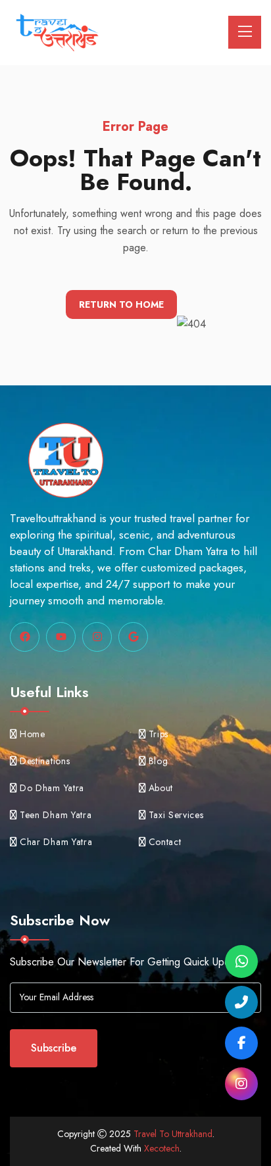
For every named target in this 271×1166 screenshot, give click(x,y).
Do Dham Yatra (52, 787)
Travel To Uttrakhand (173, 1133)
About (161, 787)
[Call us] (241, 1002)
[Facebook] (241, 1043)
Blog (158, 760)
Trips (159, 734)
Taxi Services (176, 814)
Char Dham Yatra (56, 841)
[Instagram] (241, 1083)
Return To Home (121, 304)
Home (32, 734)
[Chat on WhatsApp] (241, 961)
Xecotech (162, 1148)
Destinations (45, 760)
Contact (165, 841)
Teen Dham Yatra (56, 814)
